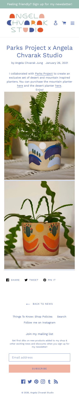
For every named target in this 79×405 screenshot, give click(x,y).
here (20, 85)
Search (61, 316)
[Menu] (72, 23)
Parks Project (44, 73)
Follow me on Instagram (39, 322)
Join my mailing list (39, 334)
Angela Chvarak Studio (42, 392)
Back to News (42, 304)
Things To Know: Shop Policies (32, 316)
